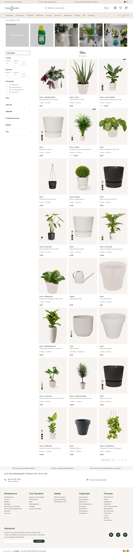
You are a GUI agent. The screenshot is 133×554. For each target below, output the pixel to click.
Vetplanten (107, 504)
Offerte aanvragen (60, 497)
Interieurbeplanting (60, 499)
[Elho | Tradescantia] (52, 77)
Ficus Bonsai (108, 520)
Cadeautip (9, 155)
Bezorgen (7, 504)
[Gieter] (82, 276)
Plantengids (10, 163)
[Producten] (115, 7)
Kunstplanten (11, 167)
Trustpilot (17, 551)
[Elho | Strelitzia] (52, 425)
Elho (18, 20)
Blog (30, 502)
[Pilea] (113, 126)
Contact (6, 499)
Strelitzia (106, 518)
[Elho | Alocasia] (52, 226)
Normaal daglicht (17, 90)
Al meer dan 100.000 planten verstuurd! (86, 2)
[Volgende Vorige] (125, 460)
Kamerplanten (11, 138)
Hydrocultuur (11, 159)
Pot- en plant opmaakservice (48, 2)
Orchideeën (107, 513)
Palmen (106, 499)
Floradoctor (11, 192)
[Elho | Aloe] (82, 77)
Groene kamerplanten (111, 506)
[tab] (16, 507)
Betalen (6, 502)
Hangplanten (108, 502)
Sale (7, 176)
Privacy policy (33, 499)
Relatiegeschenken (60, 502)
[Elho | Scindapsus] (113, 425)
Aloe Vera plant (109, 511)
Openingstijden (34, 504)
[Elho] (52, 126)
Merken (13, 20)
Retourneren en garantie (12, 506)
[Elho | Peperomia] (52, 276)
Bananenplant (108, 509)
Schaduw (14, 85)
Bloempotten (11, 147)
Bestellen (7, 511)
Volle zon (15, 92)
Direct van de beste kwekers (14, 2)
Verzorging (10, 143)
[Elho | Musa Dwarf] (113, 77)
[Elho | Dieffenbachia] (52, 326)
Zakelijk (9, 171)
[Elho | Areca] (82, 126)
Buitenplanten (11, 188)
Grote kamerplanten (85, 504)
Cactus (106, 516)
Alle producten (108, 497)
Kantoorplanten (12, 151)
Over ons (7, 513)
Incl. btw (119, 15)
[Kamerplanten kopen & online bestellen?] (11, 8)
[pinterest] (125, 535)
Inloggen (32, 506)
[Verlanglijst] (120, 7)
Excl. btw (127, 15)
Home (8, 20)
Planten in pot (11, 196)
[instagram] (111, 535)
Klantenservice (9, 497)
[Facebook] (118, 535)
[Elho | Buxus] (82, 176)
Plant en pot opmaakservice (13, 509)
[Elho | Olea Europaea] (82, 375)
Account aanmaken (35, 509)
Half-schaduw (16, 87)
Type (7, 180)
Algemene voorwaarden (36, 497)
